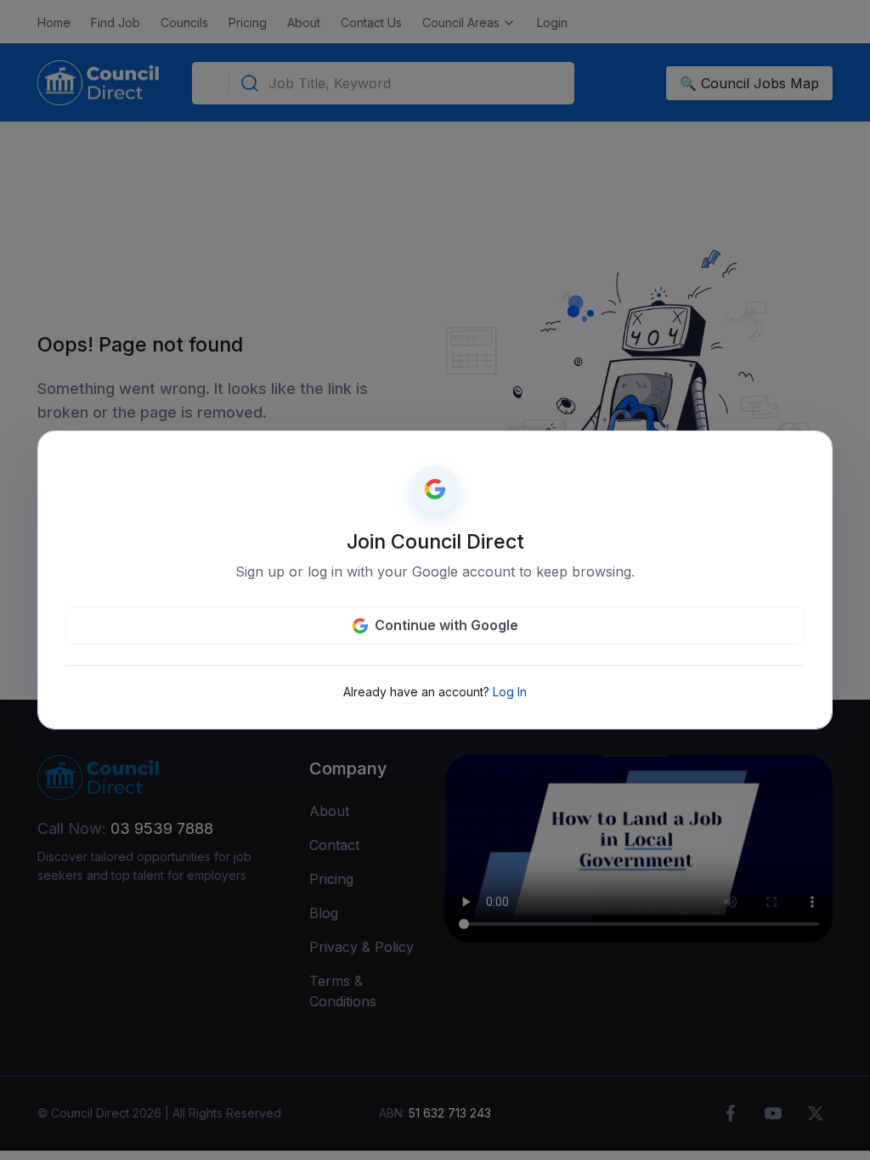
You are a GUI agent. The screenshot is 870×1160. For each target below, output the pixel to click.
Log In (510, 691)
